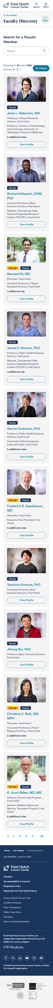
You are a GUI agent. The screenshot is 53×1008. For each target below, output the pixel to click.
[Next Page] (48, 836)
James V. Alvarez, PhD (23, 348)
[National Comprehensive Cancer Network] (38, 986)
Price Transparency (12, 907)
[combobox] (26, 51)
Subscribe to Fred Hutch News (20, 890)
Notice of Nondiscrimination (16, 921)
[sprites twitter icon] (13, 958)
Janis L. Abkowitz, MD (23, 113)
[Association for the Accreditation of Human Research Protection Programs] (20, 995)
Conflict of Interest (12, 903)
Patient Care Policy (12, 912)
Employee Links (12, 886)
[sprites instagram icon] (34, 958)
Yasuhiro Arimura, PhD (23, 585)
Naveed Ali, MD (18, 274)
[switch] (45, 19)
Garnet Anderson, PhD (23, 428)
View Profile (26, 144)
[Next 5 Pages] (36, 836)
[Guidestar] (33, 995)
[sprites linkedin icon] (20, 958)
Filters (43, 68)
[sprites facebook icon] (6, 958)
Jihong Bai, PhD (19, 649)
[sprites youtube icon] (27, 958)
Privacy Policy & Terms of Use (17, 898)
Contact (8, 876)
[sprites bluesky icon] (41, 958)
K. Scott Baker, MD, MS (24, 792)
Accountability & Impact (17, 881)
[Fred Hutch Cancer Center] (16, 868)
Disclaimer (8, 917)
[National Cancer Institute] (15, 986)
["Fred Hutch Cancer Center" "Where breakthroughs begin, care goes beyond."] (16, 5)
